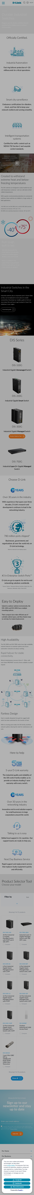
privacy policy (11, 1165)
